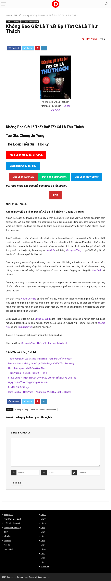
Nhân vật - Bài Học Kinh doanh (52, 343)
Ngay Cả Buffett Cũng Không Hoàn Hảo (28, 382)
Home (9, 15)
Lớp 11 (43, 519)
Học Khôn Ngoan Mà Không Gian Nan (26, 368)
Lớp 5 (43, 545)
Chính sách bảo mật (12, 523)
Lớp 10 (43, 523)
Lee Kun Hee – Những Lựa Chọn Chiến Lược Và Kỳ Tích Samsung (41, 363)
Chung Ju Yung (32, 136)
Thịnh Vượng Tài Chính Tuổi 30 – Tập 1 (27, 373)
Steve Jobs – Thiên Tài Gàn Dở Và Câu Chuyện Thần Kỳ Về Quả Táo (42, 377)
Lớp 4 (43, 549)
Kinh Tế (7, 545)
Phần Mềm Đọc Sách (12, 519)
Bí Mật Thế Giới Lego (18, 387)
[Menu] (3, 4)
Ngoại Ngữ (8, 549)
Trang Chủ (8, 515)
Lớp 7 (43, 536)
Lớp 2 (43, 558)
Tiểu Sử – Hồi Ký (35, 144)
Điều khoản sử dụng (12, 527)
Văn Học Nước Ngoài (29, 22)
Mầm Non (45, 566)
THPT (6, 532)
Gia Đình (7, 540)
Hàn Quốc (51, 250)
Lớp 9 (43, 527)
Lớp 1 (43, 562)
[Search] (106, 4)
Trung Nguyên (25, 327)
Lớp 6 (43, 540)
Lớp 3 (43, 553)
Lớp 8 (43, 532)
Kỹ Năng (7, 536)
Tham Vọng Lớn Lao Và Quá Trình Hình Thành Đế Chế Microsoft (40, 358)
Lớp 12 (43, 515)
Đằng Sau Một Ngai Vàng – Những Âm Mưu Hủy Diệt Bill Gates (39, 392)
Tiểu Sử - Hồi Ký (21, 15)
